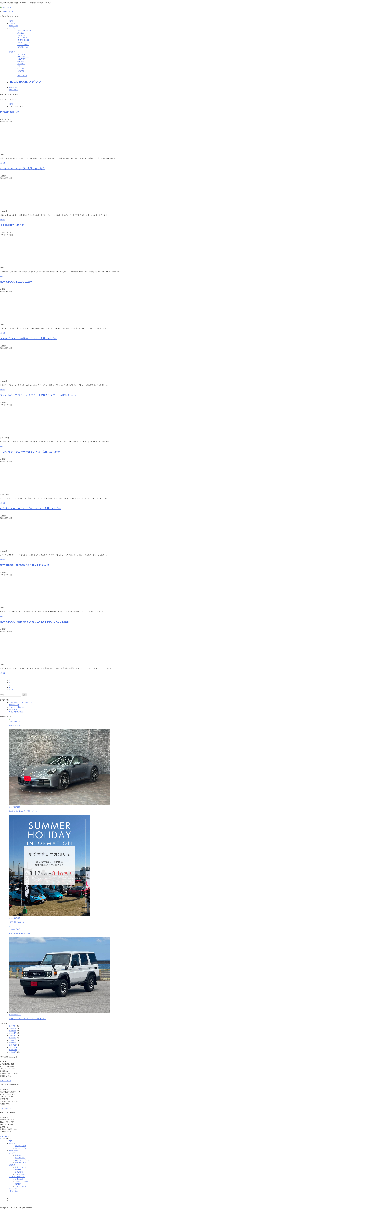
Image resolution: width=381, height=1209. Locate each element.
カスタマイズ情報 (17, 707)
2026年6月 (12, 1031)
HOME (11, 21)
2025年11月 (13, 1047)
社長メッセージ (20, 1167)
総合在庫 (12, 23)
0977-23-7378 (8, 11)
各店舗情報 (19, 1172)
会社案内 (12, 52)
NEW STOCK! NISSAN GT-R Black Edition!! (24, 565)
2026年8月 (12, 1026)
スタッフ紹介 (20, 1174)
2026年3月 (12, 1038)
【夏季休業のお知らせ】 (13, 225)
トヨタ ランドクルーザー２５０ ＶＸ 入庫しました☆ (30, 451)
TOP (10, 1141)
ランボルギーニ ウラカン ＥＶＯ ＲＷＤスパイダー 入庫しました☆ (38, 395)
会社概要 (18, 1169)
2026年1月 (12, 1042)
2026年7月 (12, 1028)
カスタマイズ (20, 1158)
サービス (12, 28)
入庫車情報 (19, 1179)
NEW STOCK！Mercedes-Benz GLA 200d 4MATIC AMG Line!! (34, 621)
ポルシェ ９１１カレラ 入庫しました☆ (22, 168)
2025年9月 (12, 1052)
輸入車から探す (20, 1148)
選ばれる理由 (13, 26)
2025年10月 (13, 1050)
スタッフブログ (16, 712)
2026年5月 (12, 1033)
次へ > (11, 690)
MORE (2, 163)
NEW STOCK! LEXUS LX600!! (16, 281)
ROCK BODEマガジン (25, 82)
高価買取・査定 (20, 1162)
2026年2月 (12, 1040)
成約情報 (13, 709)
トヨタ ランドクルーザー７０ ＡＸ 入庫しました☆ (28, 338)
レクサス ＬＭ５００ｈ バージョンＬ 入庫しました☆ (30, 508)
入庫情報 (14, 705)
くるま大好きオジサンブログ (20, 702)
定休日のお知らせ (9, 111)
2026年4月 (12, 1035)
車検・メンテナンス (22, 1160)
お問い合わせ (13, 90)
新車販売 (18, 1155)
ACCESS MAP (5, 1081)
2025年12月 (13, 1045)
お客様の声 (13, 87)
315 (10, 687)
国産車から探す (20, 1146)
